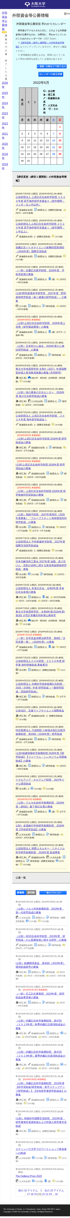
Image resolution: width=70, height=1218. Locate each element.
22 (47, 1194)
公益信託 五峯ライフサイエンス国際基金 (40, 710)
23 (50, 1194)
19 (35, 1194)
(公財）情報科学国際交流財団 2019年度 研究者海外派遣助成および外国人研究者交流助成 (41, 1122)
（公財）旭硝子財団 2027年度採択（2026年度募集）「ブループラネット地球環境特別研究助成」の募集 (41, 518)
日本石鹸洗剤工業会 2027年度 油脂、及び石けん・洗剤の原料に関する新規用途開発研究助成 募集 (41, 565)
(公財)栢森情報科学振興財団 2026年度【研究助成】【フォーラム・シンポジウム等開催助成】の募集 (41, 757)
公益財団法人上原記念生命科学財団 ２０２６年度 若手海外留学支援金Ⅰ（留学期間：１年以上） (40, 227)
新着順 (20, 892)
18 (32, 1194)
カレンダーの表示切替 (51, 74)
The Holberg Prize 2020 (29, 1176)
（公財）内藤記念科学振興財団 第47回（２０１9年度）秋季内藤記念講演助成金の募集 (40, 1024)
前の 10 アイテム (28, 1190)
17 (28, 1194)
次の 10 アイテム (54, 1190)
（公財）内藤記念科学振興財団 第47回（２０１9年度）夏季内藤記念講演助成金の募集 (40, 1055)
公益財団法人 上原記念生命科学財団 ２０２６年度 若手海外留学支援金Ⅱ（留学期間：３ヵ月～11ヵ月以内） (40, 201)
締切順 (31, 892)
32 (56, 1194)
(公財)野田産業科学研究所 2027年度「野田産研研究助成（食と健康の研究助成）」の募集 (41, 297)
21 (43, 1194)
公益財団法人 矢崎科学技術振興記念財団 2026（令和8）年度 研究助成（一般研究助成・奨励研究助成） (40, 687)
